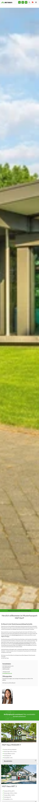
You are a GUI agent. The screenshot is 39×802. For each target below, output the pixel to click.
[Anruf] (19, 2)
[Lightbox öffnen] (19, 732)
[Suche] (29, 2)
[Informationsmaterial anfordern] (26, 2)
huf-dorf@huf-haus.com (7, 673)
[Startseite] (9, 2)
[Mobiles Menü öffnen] (36, 2)
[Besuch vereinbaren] (22, 2)
